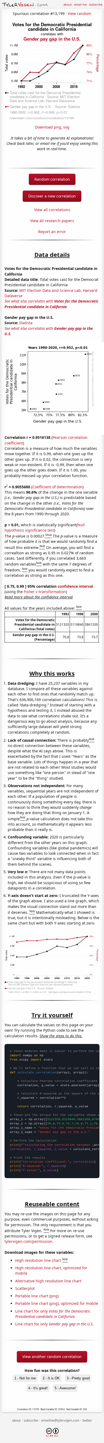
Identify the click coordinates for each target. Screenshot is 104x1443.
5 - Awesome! (65, 1388)
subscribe (95, 4)
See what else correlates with (51, 304)
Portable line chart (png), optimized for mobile (56, 1303)
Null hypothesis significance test (45, 527)
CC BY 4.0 (52, 1436)
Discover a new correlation (52, 196)
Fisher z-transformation (45, 591)
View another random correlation (52, 1356)
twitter (87, 1420)
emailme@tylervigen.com (60, 1420)
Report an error (52, 231)
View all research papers (52, 220)
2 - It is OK (51, 1378)
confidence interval (75, 586)
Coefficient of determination (57, 486)
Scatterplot (25, 1288)
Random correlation (52, 179)
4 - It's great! (38, 1388)
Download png (48, 127)
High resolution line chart (38, 1260)
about (67, 4)
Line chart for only (52, 1314)
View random (79, 13)
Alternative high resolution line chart (48, 1280)
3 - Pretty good (78, 1378)
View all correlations (52, 209)
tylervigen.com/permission (28, 1241)
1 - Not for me (25, 1378)
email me (80, 4)
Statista (26, 322)
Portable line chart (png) (37, 1295)
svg (66, 127)
